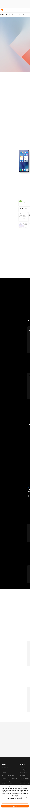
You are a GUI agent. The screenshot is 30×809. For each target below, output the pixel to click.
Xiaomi (21, 767)
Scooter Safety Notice (8, 781)
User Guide (5, 769)
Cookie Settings (15, 802)
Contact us (5, 767)
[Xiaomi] (2, 10)
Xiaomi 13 (21, 14)
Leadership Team (24, 769)
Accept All (15, 806)
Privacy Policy (23, 772)
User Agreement (24, 775)
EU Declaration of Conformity (9, 778)
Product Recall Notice (7, 783)
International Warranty (8, 775)
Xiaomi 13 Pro (12, 14)
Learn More (19, 798)
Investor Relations (24, 781)
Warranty (4, 772)
